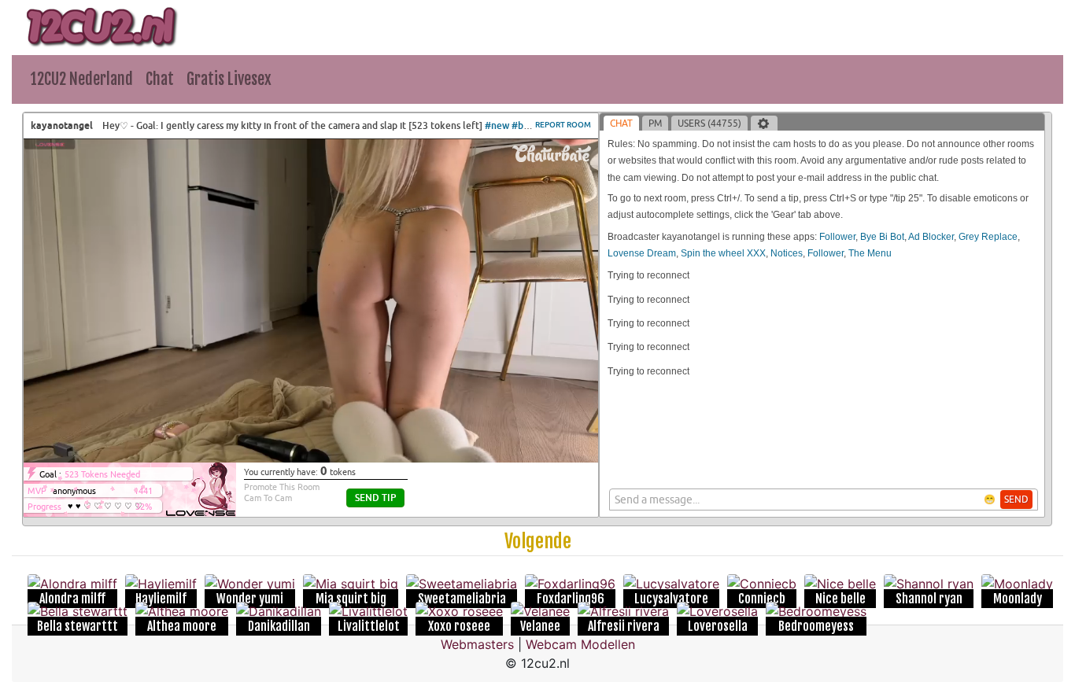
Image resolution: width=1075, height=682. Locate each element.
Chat (160, 79)
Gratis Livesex (229, 79)
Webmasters (477, 644)
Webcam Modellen (580, 644)
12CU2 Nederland (82, 79)
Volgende (537, 541)
